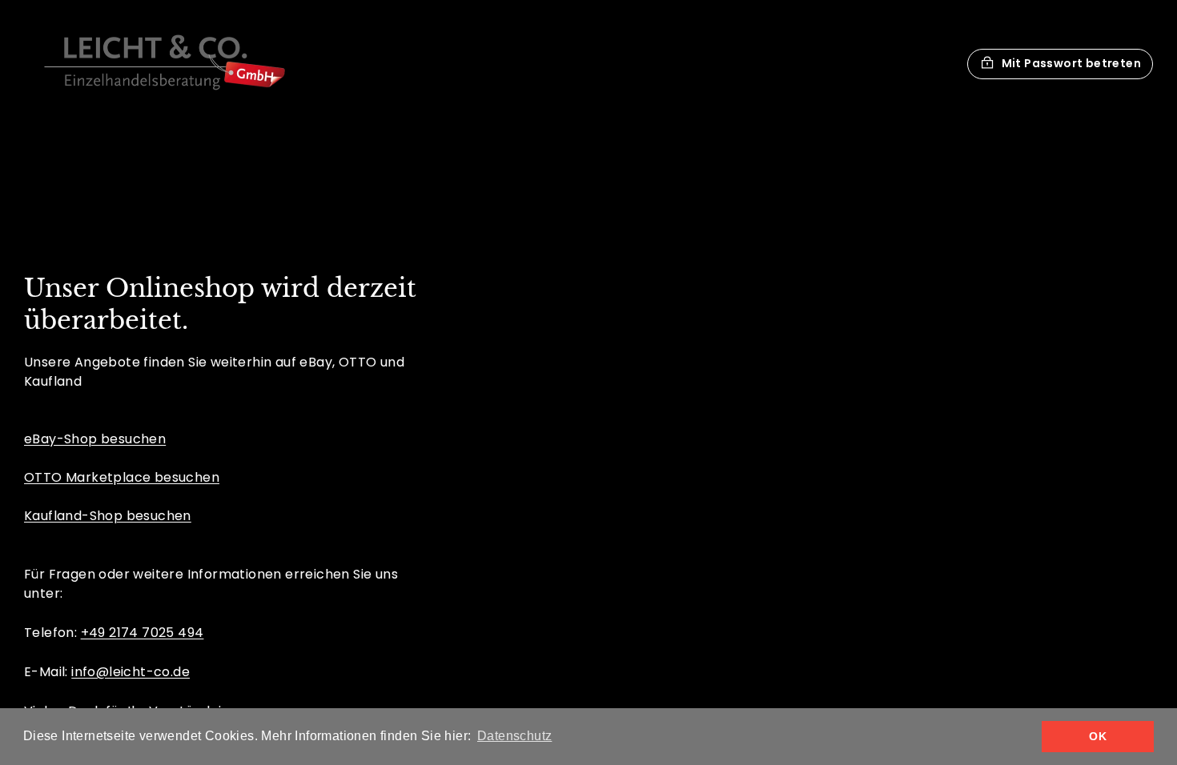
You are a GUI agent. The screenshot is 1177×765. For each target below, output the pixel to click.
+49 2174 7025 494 (142, 632)
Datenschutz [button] (514, 736)
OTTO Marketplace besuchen (121, 477)
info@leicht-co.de (130, 672)
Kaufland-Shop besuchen (107, 516)
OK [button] (1098, 736)
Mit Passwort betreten (1071, 63)
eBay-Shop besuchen (95, 439)
